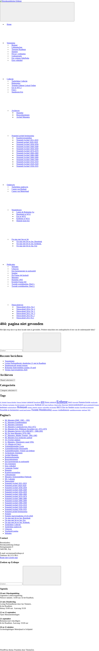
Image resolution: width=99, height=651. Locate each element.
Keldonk (38, 405)
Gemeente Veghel (11, 468)
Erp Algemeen (10, 464)
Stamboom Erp (17, 92)
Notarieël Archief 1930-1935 (27, 166)
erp (42, 401)
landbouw (51, 405)
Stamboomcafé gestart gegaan (16, 365)
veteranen (55, 410)
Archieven (16, 111)
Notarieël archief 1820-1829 (15, 485)
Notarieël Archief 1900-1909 (16, 503)
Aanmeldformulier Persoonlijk (16, 448)
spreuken (77, 407)
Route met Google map (9, 558)
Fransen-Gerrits (84, 402)
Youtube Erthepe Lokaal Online (24, 85)
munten (30, 407)
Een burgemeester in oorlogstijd (24, 271)
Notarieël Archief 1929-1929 (16, 507)
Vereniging (11, 43)
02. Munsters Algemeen (14, 425)
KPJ (43, 405)
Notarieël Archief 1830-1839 (16, 488)
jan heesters (11, 405)
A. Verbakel (3, 402)
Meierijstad (65, 405)
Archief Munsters (23, 117)
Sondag (71, 407)
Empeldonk (37, 402)
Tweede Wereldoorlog (41, 409)
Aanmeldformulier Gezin (14, 446)
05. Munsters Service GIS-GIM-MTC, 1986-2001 (24, 431)
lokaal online (57, 405)
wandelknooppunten (75, 410)
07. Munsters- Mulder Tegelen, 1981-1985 (21, 435)
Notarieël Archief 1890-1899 (16, 501)
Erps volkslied (17, 60)
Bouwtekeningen (11, 459)
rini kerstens (53, 407)
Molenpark (22, 407)
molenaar (3, 407)
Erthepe (62, 402)
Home (9, 24)
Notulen (8, 514)
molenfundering (12, 407)
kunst (46, 405)
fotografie (75, 402)
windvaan (84, 410)
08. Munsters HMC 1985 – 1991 (17, 420)
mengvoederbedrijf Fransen (91, 405)
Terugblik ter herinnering (9, 410)
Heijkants (5, 405)
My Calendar (10, 479)
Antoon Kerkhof (11, 402)
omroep (40, 407)
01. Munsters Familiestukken (16, 422)
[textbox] (49, 600)
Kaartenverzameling (12, 472)
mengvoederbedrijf (76, 405)
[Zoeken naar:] (11, 351)
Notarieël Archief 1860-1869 (16, 494)
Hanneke (8, 470)
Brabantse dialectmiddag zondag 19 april (20, 368)
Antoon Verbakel (21, 402)
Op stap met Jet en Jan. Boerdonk (17, 518)
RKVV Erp (61, 407)
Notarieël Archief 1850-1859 (16, 492)
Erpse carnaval (50, 402)
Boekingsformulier (12, 457)
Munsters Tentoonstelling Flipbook (18, 477)
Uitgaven (8, 529)
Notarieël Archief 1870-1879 (16, 496)
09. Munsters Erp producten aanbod (18, 438)
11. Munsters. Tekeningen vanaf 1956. (19, 442)
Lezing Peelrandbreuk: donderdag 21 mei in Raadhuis (25, 363)
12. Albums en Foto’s (13, 444)
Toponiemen (9, 361)
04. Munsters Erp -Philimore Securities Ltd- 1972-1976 (26, 429)
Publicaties (11, 264)
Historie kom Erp (23, 221)
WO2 (89, 410)
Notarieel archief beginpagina (23, 136)
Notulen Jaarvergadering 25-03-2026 (19, 516)
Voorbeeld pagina (11, 531)
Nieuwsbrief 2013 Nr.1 (25, 318)
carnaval (30, 402)
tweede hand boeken (25, 410)
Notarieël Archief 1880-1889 (16, 498)
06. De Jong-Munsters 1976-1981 (18, 433)
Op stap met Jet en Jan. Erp (26, 246)
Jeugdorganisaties (20, 405)
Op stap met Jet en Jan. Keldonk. (17, 522)
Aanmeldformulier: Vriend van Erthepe (20, 451)
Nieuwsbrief (9, 481)
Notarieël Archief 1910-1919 (16, 505)
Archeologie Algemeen (13, 453)
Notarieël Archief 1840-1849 (16, 490)
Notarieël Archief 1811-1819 (16, 483)
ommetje (34, 407)
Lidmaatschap (10, 475)
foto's (70, 402)
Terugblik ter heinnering (87, 407)
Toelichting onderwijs (13, 527)
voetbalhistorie (63, 410)
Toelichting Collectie (13, 525)
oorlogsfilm (45, 407)
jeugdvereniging (30, 405)
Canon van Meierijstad (20, 191)
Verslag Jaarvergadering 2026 (16, 370)
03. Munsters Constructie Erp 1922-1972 (20, 427)
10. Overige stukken (12, 440)
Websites (8, 533)
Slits (67, 407)
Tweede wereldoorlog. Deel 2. (23, 286)
